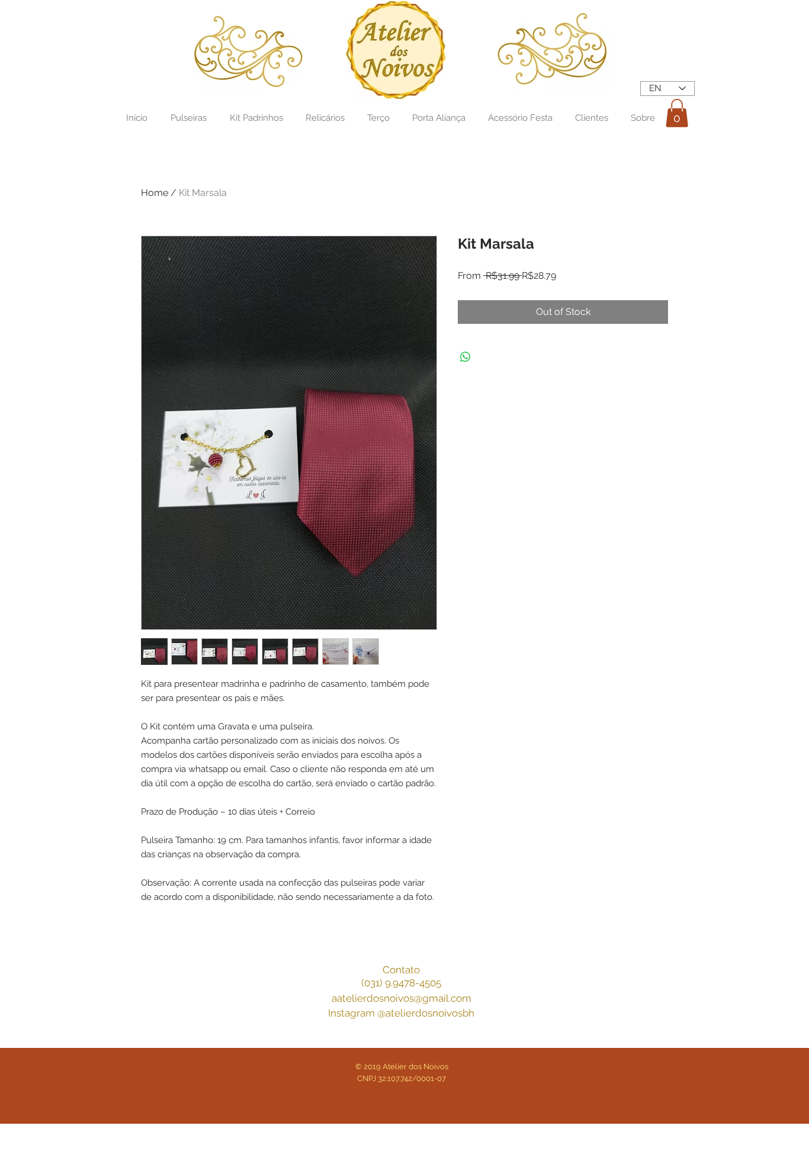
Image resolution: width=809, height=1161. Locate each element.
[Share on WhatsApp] (465, 357)
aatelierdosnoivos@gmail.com (401, 998)
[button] (677, 113)
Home (154, 192)
